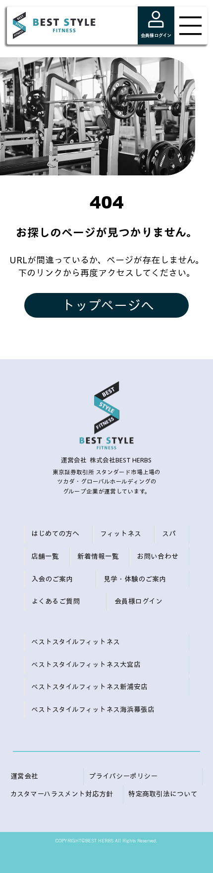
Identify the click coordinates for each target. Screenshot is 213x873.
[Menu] (190, 25)
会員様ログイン (156, 35)
